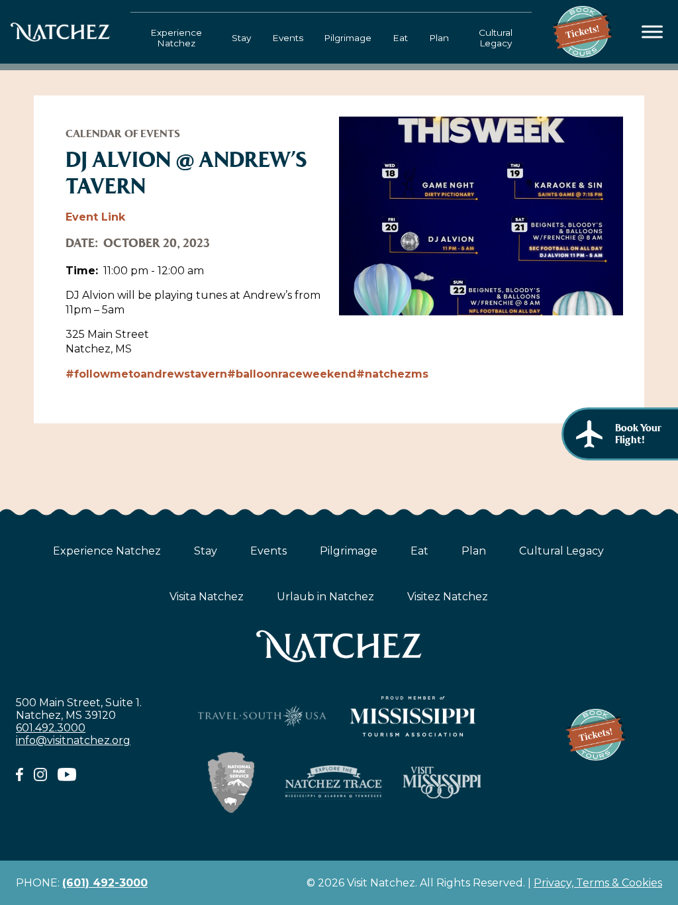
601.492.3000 (50, 727)
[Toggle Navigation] (652, 32)
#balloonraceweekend (291, 374)
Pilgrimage (347, 37)
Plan (439, 37)
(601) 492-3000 (105, 883)
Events (287, 37)
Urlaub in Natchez (325, 596)
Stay (241, 37)
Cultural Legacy (495, 37)
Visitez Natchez (447, 596)
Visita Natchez (207, 596)
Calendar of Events (123, 133)
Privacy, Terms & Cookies (598, 883)
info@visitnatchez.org (73, 740)
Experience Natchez (176, 37)
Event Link (95, 217)
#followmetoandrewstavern (146, 374)
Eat (400, 37)
